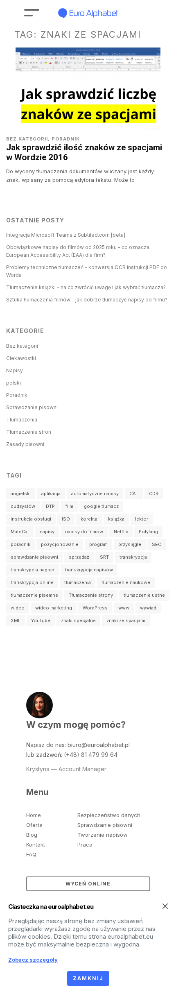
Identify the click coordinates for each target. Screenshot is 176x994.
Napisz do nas (45, 744)
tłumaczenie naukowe (126, 582)
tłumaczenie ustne (144, 595)
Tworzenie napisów (102, 834)
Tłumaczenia (21, 420)
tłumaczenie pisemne (34, 595)
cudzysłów (23, 506)
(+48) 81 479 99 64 (90, 754)
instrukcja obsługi (31, 519)
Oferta (34, 825)
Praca (85, 844)
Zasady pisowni (25, 444)
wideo (18, 608)
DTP (50, 506)
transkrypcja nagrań (32, 570)
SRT (104, 557)
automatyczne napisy (95, 493)
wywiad (148, 608)
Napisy (14, 370)
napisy (47, 531)
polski (13, 383)
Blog (31, 834)
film (69, 506)
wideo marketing (53, 608)
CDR (153, 493)
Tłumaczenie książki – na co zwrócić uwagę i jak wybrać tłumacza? (86, 287)
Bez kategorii (27, 139)
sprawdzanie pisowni (34, 557)
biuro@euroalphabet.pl (99, 744)
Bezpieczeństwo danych (108, 815)
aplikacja (51, 493)
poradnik (20, 544)
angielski (21, 493)
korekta (89, 519)
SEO (157, 544)
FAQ (31, 854)
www (123, 608)
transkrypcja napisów (89, 570)
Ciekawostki (21, 358)
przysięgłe (129, 544)
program (98, 544)
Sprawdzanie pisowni (32, 407)
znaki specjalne (78, 620)
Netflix (121, 531)
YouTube (40, 620)
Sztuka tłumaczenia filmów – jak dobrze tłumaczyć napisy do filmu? (86, 300)
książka (116, 519)
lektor (141, 519)
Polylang (148, 531)
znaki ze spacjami (125, 620)
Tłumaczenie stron (28, 432)
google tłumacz (101, 506)
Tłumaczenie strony (91, 595)
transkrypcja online (32, 582)
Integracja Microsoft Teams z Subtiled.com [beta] (65, 235)
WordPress (95, 608)
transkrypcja (133, 557)
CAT (133, 493)
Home (33, 815)
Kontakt (35, 844)
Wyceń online (88, 884)
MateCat (20, 531)
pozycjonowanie (60, 544)
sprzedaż (79, 557)
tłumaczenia (77, 582)
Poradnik (66, 139)
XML (15, 620)
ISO (66, 519)
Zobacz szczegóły (33, 959)
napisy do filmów (84, 531)
